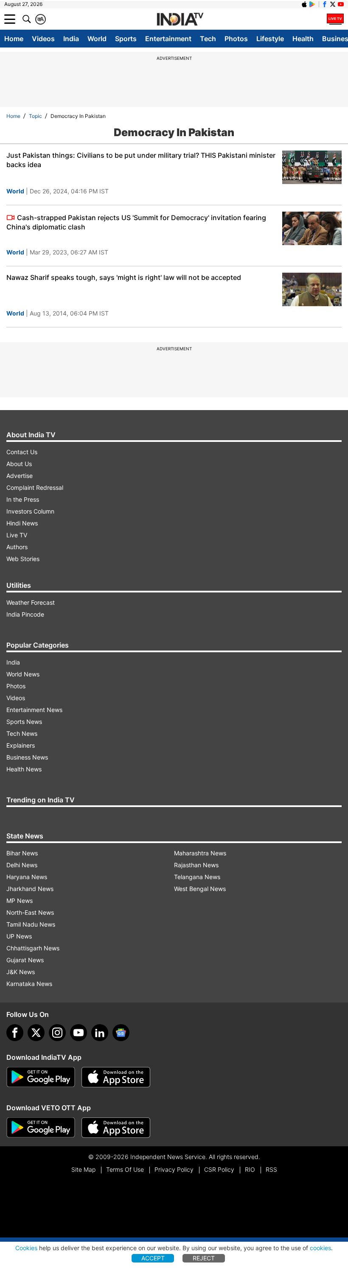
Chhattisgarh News (32, 948)
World (97, 38)
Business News (27, 757)
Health (303, 38)
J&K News (20, 971)
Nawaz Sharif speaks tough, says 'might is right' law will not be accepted (123, 277)
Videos (43, 38)
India (71, 38)
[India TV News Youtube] (341, 4)
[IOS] (304, 4)
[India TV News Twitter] (333, 4)
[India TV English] (180, 19)
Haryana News (26, 876)
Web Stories (22, 558)
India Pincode (25, 614)
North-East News (30, 912)
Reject (204, 1258)
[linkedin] (99, 1032)
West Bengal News (200, 888)
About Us (19, 463)
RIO (250, 1169)
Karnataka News (29, 983)
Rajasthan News (196, 865)
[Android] (312, 4)
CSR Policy (219, 1169)
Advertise (19, 475)
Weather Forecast (30, 602)
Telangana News (197, 876)
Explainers (20, 745)
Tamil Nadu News (30, 924)
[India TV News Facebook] (325, 4)
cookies (320, 1247)
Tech (208, 38)
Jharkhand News (29, 888)
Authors (17, 546)
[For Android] (40, 1127)
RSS (271, 1169)
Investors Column (30, 511)
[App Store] (115, 1077)
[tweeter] (36, 1032)
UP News (19, 936)
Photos (236, 38)
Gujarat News (25, 960)
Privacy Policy (174, 1169)
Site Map (83, 1169)
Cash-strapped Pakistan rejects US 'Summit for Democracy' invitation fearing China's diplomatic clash (136, 222)
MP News (19, 900)
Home (13, 38)
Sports (126, 38)
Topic (35, 116)
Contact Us (21, 451)
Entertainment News (34, 709)
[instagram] (57, 1032)
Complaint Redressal (34, 487)
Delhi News (21, 865)
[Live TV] (335, 19)
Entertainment (168, 38)
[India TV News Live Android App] (40, 1077)
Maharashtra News (200, 853)
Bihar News (22, 853)
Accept (153, 1258)
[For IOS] (115, 1127)
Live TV (16, 535)
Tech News (21, 733)
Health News (24, 769)
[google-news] (120, 1032)
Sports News (24, 721)
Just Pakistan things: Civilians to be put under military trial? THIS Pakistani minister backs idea (140, 160)
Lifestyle (270, 38)
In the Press (22, 499)
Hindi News (22, 523)
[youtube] (78, 1032)
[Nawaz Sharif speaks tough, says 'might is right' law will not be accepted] (312, 289)
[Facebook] (14, 1032)
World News (22, 674)
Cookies (26, 1247)
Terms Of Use (125, 1169)
